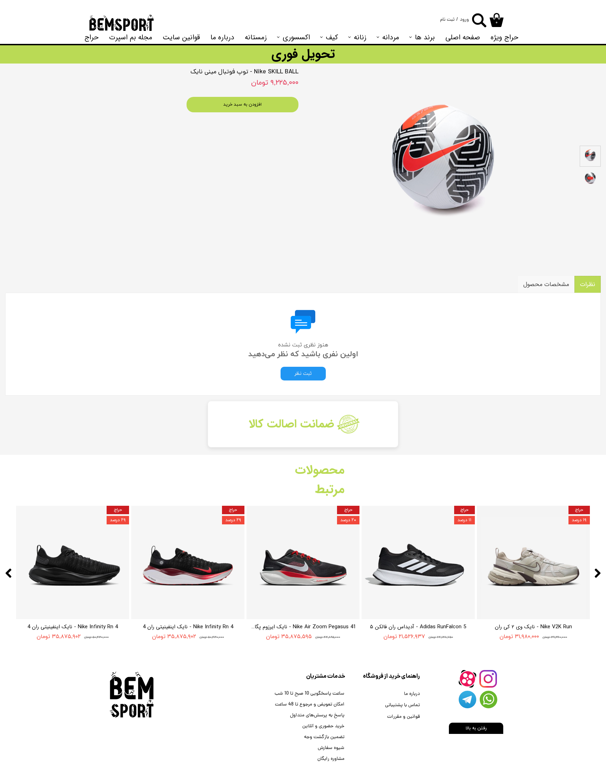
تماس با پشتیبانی (402, 705)
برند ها (425, 37)
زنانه (360, 37)
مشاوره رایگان (330, 759)
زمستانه (256, 37)
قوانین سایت (181, 37)
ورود (464, 20)
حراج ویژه (504, 37)
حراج (92, 37)
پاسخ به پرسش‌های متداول (317, 715)
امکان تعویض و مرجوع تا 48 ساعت (309, 704)
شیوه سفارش (331, 748)
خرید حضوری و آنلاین (323, 726)
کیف (332, 37)
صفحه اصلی (462, 37)
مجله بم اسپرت (130, 37)
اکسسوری (296, 37)
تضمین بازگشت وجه (324, 737)
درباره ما (222, 37)
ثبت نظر (303, 373)
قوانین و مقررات (403, 717)
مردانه (390, 37)
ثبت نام (447, 20)
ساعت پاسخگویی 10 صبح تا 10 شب (309, 693)
